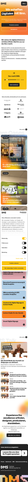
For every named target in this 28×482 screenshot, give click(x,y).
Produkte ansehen (14, 25)
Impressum (8, 461)
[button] (24, 3)
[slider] (11, 79)
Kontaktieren (14, 29)
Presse (2, 461)
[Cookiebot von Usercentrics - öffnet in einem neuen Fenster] (20, 213)
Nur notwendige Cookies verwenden (14, 268)
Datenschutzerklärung (21, 461)
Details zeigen (19, 258)
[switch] (24, 243)
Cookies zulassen (14, 263)
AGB (13, 461)
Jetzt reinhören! (14, 84)
